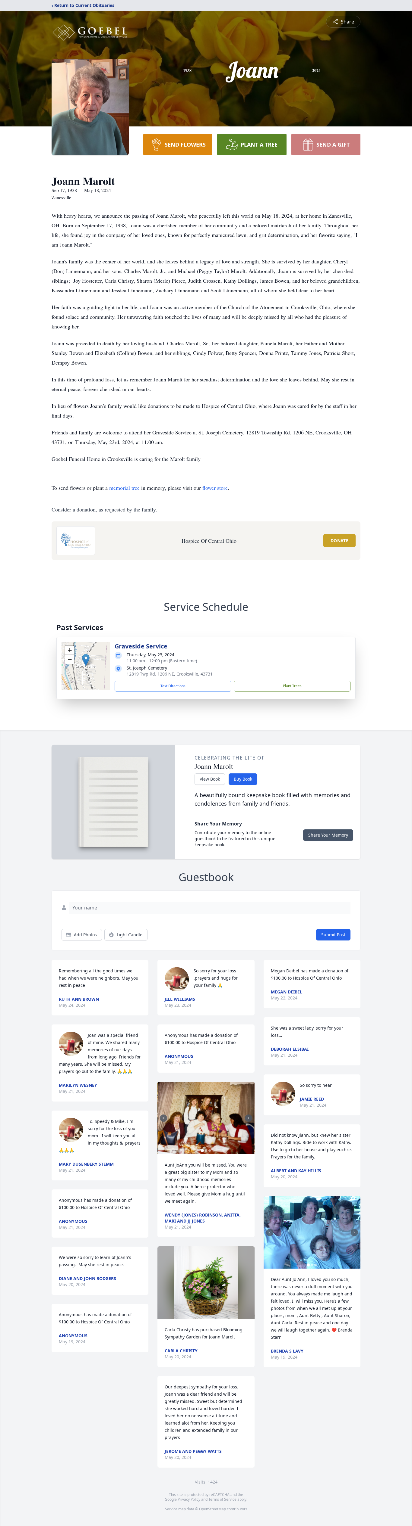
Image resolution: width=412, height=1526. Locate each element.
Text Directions (172, 685)
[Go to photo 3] (209, 1150)
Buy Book (243, 779)
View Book (210, 779)
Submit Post (333, 934)
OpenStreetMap (212, 1509)
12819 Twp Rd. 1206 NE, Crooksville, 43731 (170, 674)
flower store (215, 487)
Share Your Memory (328, 835)
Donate (339, 540)
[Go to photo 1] (202, 1150)
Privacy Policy (189, 1499)
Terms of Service (222, 1499)
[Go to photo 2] (206, 1150)
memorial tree (124, 487)
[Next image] (248, 1118)
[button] (86, 660)
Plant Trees (292, 685)
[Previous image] (163, 1118)
